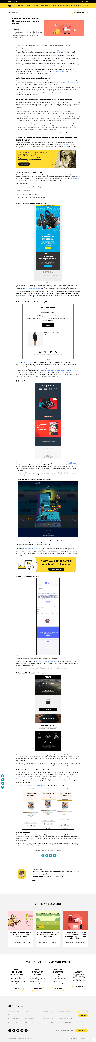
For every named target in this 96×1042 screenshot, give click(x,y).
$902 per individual (63, 51)
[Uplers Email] (15, 1006)
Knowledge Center (71, 5)
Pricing (42, 5)
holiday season (60, 71)
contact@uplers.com (14, 1022)
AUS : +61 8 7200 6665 (15, 1018)
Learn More (17, 989)
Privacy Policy (73, 1038)
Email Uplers (56, 871)
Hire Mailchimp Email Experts (65, 1018)
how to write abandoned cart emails (40, 133)
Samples (47, 5)
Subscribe (81, 1030)
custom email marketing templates (47, 661)
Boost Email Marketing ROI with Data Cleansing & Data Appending (48, 934)
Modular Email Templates (47, 1022)
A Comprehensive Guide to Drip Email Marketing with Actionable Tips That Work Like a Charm (75, 935)
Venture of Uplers (83, 1038)
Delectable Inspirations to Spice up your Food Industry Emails (20, 934)
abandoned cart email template (34, 785)
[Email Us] (87, 1)
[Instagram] (21, 1030)
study (76, 58)
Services (35, 5)
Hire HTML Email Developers (65, 1014)
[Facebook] (9, 1030)
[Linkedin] (17, 1030)
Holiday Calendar (29, 1022)
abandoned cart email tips (61, 144)
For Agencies (61, 5)
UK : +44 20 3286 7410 (15, 1014)
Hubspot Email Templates (47, 1018)
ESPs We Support (29, 1014)
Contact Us (83, 1012)
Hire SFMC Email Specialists (65, 1022)
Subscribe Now (79, 12)
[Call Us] (83, 1)
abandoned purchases (69, 82)
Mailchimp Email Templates (48, 1011)
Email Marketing (30, 27)
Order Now (83, 5)
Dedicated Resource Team (64, 1011)
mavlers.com (13, 1)
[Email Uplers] (15, 6)
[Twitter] (13, 1030)
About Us (29, 5)
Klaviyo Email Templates (47, 1014)
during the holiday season (32, 288)
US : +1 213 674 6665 (14, 1011)
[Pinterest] (26, 1030)
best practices (27, 362)
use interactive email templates (30, 548)
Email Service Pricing (29, 1018)
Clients (54, 5)
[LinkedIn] (33, 880)
